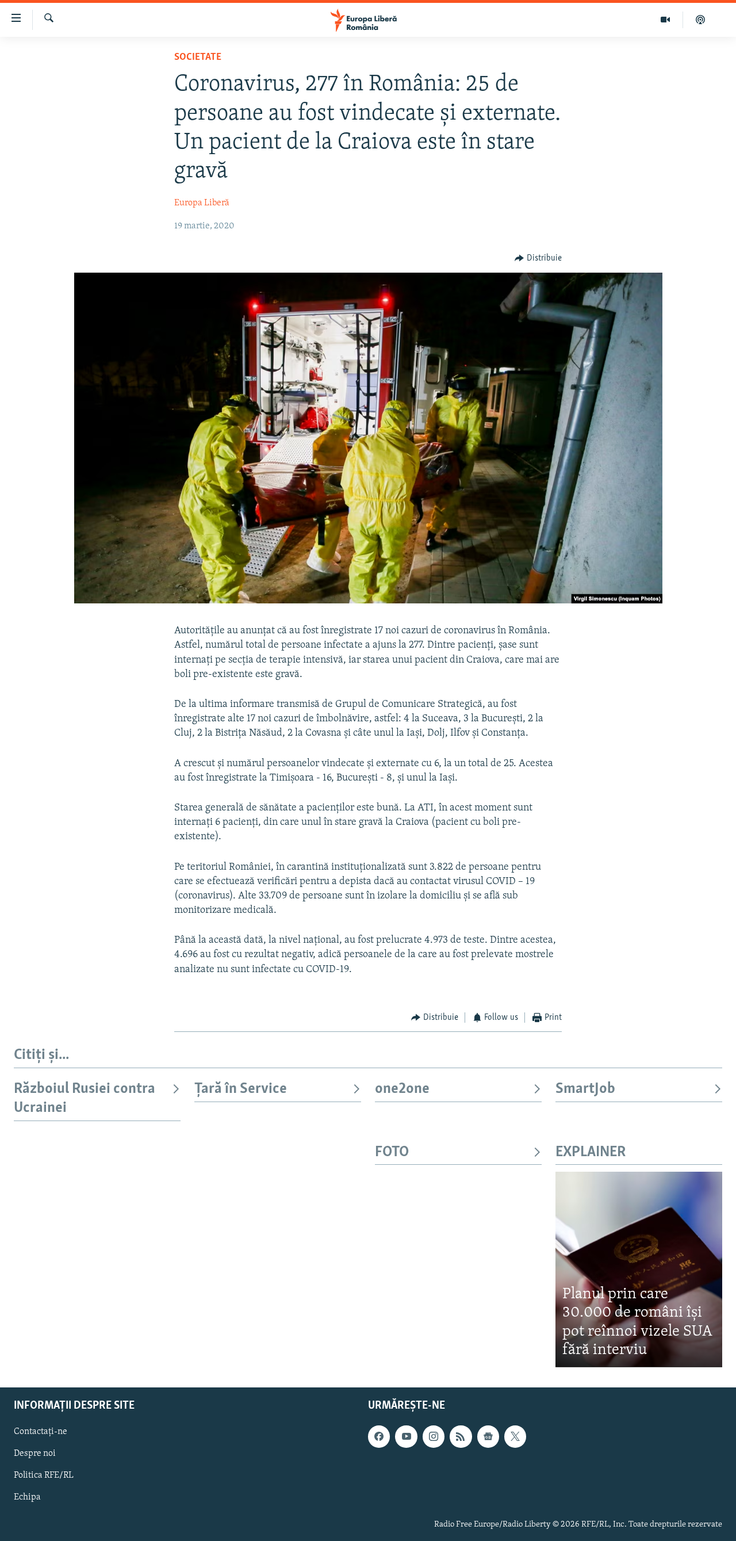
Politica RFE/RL (44, 1475)
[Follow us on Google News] (488, 1436)
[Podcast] (700, 20)
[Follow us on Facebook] (379, 1436)
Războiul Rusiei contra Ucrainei (84, 1098)
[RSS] (460, 1436)
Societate (197, 57)
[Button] (538, 258)
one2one (402, 1089)
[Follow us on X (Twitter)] (515, 1436)
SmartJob (585, 1089)
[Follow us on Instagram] (433, 1436)
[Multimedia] (665, 20)
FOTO (392, 1152)
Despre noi (35, 1453)
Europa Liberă (201, 203)
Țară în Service (240, 1089)
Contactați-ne (40, 1431)
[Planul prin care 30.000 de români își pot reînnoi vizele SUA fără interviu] (638, 1269)
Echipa (27, 1497)
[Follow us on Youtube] (406, 1436)
